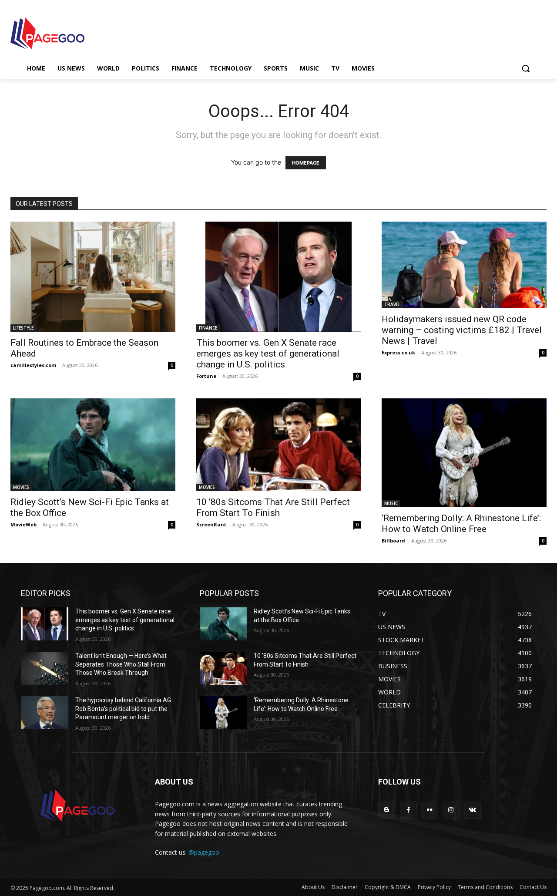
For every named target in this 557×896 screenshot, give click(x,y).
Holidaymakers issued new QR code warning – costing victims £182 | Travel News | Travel (462, 330)
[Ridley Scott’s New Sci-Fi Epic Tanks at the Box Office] (92, 444)
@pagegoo (203, 852)
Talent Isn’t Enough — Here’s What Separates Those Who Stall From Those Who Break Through (121, 664)
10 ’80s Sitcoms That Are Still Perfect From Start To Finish (273, 507)
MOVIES (21, 487)
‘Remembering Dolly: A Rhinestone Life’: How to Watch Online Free (461, 523)
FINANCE (208, 328)
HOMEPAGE (305, 163)
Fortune (206, 376)
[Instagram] (451, 810)
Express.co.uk (398, 352)
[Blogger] (386, 810)
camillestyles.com (33, 365)
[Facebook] (408, 810)
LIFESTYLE (23, 328)
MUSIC (391, 503)
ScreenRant (211, 524)
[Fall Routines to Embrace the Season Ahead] (92, 276)
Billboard (393, 540)
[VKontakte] (472, 810)
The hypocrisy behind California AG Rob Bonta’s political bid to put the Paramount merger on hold (123, 709)
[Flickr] (429, 810)
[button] (525, 68)
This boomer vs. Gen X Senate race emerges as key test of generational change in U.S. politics (267, 353)
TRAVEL (392, 304)
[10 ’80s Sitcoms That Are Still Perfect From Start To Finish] (278, 444)
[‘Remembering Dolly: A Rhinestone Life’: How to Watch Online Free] (464, 452)
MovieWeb (23, 524)
